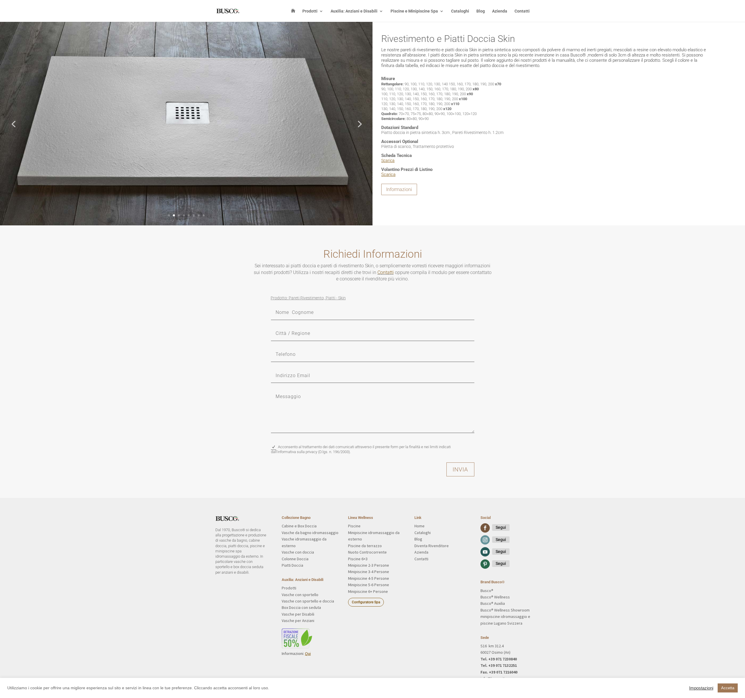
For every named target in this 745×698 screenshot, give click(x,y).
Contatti (522, 11)
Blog (480, 11)
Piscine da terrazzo (365, 545)
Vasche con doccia (298, 552)
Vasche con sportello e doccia (308, 601)
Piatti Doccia (292, 565)
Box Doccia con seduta (301, 607)
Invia (460, 469)
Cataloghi (460, 11)
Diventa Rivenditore (431, 545)
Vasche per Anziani (298, 620)
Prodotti (309, 11)
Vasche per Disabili (298, 614)
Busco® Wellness (495, 597)
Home (419, 526)
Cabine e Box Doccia (299, 526)
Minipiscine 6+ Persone (368, 591)
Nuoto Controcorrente (367, 552)
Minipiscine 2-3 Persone (368, 565)
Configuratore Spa (366, 602)
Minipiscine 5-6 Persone (368, 584)
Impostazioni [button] (701, 688)
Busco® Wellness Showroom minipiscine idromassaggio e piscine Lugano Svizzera (505, 616)
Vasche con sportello (300, 594)
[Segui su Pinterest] (485, 564)
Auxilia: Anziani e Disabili (354, 11)
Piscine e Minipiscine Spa (414, 11)
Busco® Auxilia (492, 603)
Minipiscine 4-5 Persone (368, 578)
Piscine (354, 526)
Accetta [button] (727, 688)
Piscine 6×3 (358, 558)
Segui (501, 527)
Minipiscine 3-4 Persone (368, 571)
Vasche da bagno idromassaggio (310, 532)
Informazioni (399, 189)
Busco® (486, 590)
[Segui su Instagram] (485, 540)
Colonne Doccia (295, 558)
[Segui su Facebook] (485, 528)
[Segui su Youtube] (485, 551)
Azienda (499, 11)
